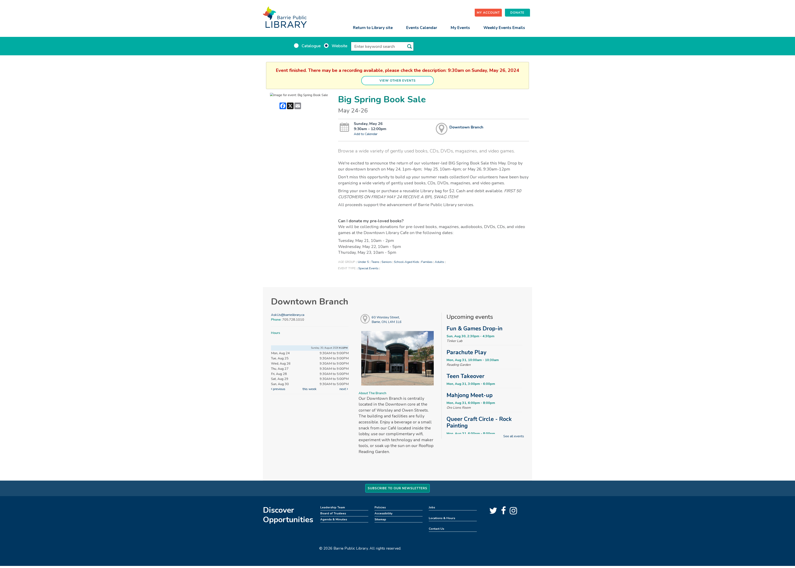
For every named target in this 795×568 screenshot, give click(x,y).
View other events (397, 81)
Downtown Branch (466, 127)
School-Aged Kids (406, 262)
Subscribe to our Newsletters (397, 488)
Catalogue (311, 46)
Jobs (432, 507)
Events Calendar (421, 27)
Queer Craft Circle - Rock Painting (479, 422)
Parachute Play (466, 352)
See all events (513, 436)
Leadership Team (332, 507)
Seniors (387, 262)
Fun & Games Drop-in (474, 328)
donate (517, 13)
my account (488, 13)
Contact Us (436, 529)
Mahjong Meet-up (470, 395)
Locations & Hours (442, 518)
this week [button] (309, 389)
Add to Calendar (365, 134)
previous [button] (278, 389)
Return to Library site (373, 27)
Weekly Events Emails (504, 27)
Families (426, 262)
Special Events (368, 268)
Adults (439, 262)
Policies (380, 507)
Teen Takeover (465, 376)
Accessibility (384, 513)
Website (339, 46)
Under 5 (363, 262)
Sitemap (380, 519)
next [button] (343, 389)
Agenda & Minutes (333, 519)
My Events (460, 27)
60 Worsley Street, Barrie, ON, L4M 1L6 (387, 319)
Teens (375, 262)
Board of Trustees (333, 513)
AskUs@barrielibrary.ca (287, 315)
